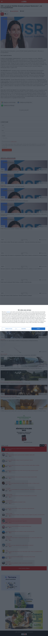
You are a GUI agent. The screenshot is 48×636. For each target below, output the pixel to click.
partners (8, 311)
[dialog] (24, 318)
